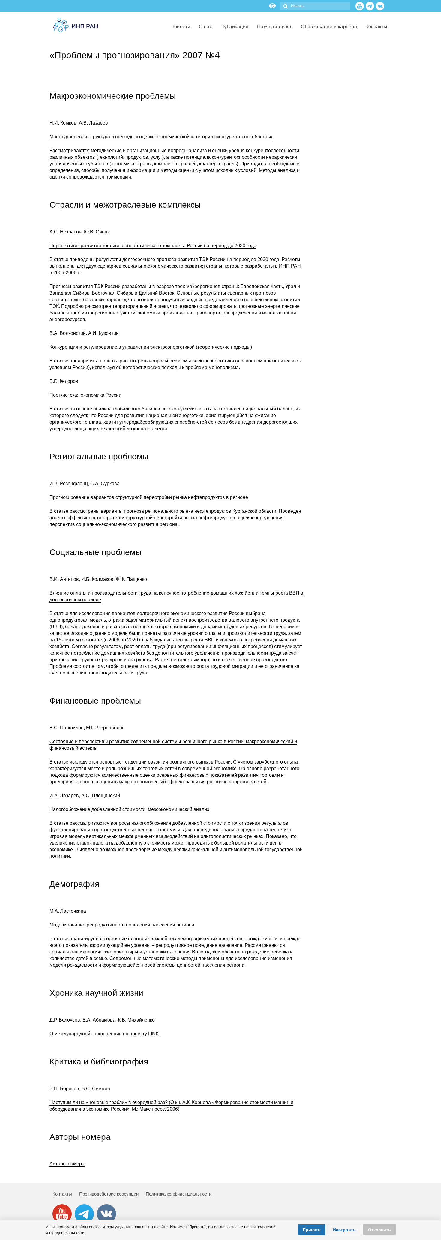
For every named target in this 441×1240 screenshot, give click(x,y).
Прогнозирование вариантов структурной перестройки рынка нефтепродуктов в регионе (149, 497)
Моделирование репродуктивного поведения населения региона (122, 924)
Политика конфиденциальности (179, 1193)
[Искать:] (315, 6)
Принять (312, 1229)
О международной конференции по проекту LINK (104, 1033)
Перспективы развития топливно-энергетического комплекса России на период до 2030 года (153, 245)
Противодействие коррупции (109, 1193)
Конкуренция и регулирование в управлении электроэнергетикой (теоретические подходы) (151, 347)
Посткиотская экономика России (86, 395)
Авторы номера (67, 1163)
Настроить (344, 1229)
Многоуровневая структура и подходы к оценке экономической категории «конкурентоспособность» (161, 136)
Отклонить (379, 1229)
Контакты (62, 1193)
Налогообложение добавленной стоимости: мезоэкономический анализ (129, 809)
